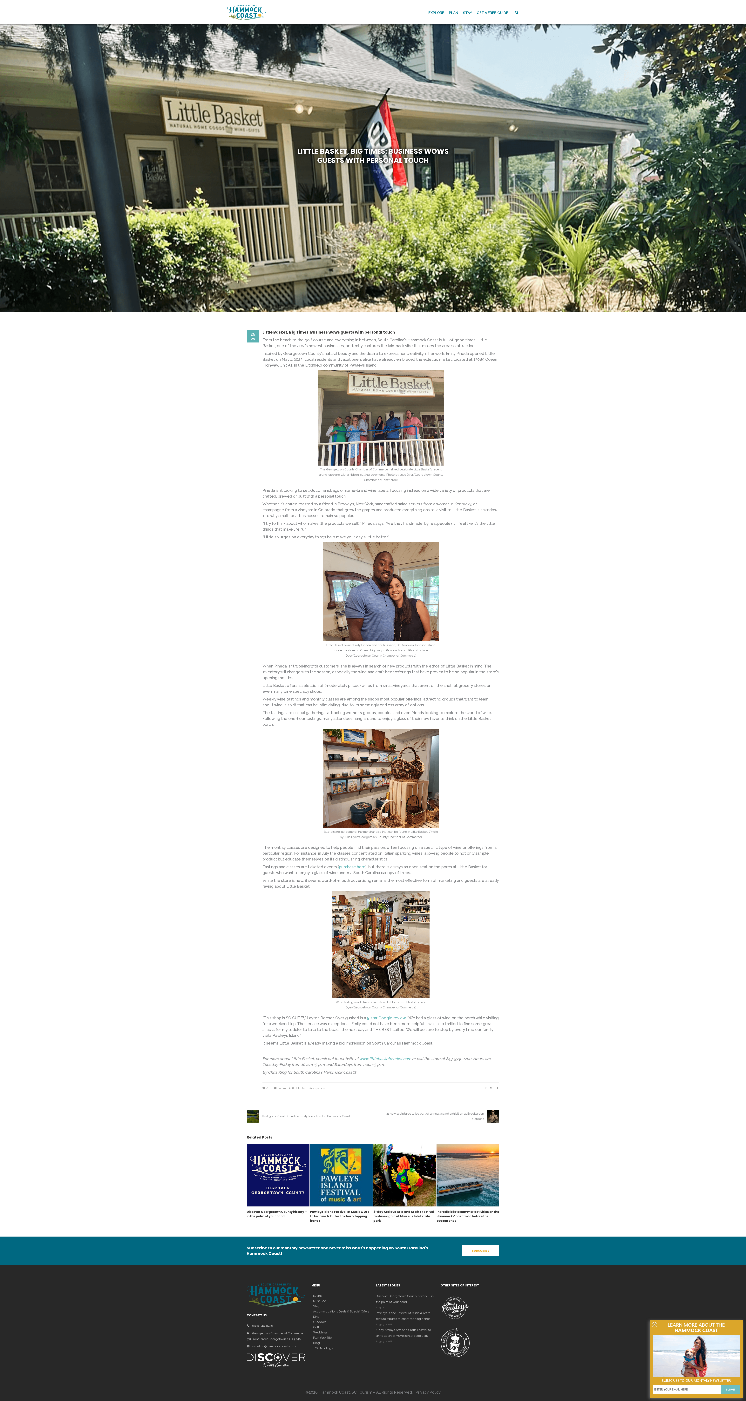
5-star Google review (386, 1018)
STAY (467, 13)
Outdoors (319, 1322)
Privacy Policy (428, 1392)
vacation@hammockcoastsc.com (275, 1346)
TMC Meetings (323, 1348)
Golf (316, 1327)
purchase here (352, 867)
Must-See (319, 1301)
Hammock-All (286, 1088)
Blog (316, 1343)
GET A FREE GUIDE (492, 13)
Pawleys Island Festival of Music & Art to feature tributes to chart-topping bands (339, 1216)
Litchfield (302, 1088)
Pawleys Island (318, 1088)
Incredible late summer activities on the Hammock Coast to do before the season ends (468, 1216)
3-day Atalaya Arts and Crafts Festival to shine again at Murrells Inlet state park (403, 1216)
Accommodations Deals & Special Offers (341, 1311)
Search (517, 12)
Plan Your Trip (322, 1337)
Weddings (320, 1332)
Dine (316, 1316)
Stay (316, 1306)
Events (317, 1296)
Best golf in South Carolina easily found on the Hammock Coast (306, 1116)
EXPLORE (436, 13)
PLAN (453, 13)
